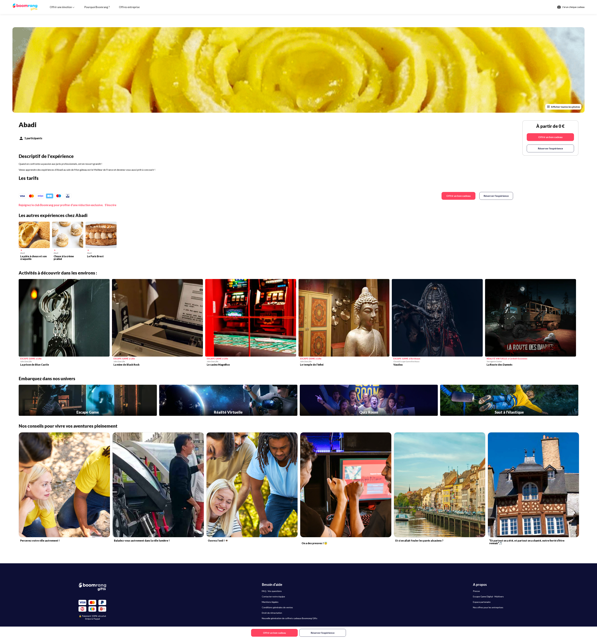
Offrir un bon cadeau (458, 195)
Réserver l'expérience (496, 195)
